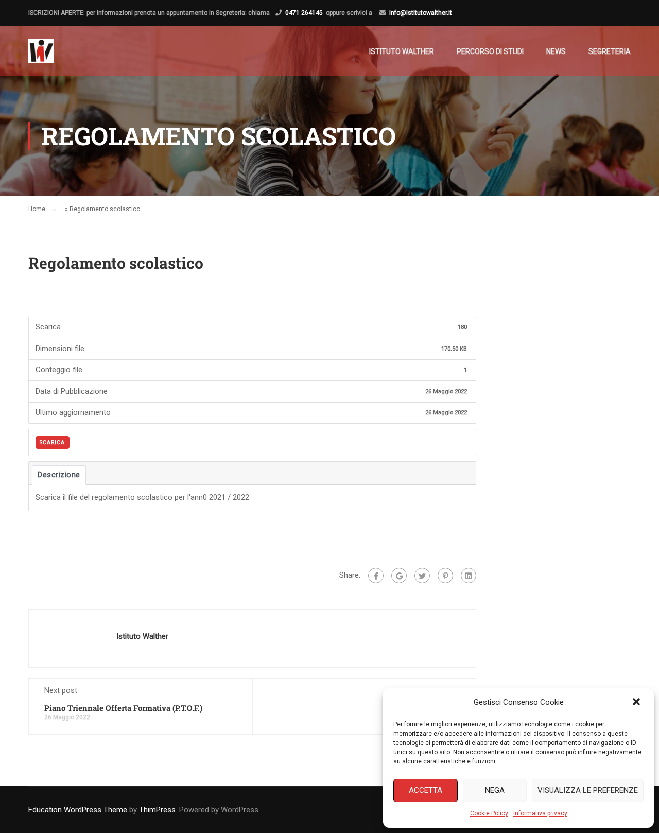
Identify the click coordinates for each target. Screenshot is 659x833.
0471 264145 (304, 12)
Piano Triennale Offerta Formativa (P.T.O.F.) (123, 708)
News (556, 51)
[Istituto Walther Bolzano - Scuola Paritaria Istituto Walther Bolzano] (41, 56)
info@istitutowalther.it (420, 12)
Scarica (52, 442)
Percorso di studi (490, 51)
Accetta (425, 790)
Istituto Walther (401, 51)
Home (36, 209)
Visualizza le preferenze (587, 790)
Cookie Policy (489, 813)
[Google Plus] (399, 575)
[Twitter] (422, 575)
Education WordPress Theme (77, 809)
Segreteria (609, 51)
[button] (637, 703)
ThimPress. (158, 809)
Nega (495, 790)
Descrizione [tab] (59, 474)
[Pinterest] (445, 575)
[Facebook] (376, 575)
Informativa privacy (540, 813)
